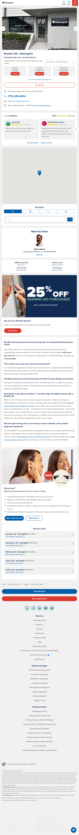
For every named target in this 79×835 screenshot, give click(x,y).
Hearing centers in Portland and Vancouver (39, 724)
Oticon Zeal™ (34, 518)
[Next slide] (75, 128)
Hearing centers (39, 706)
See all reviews (33, 142)
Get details (12, 330)
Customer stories (39, 620)
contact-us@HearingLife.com (18, 101)
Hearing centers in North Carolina (39, 737)
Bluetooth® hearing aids (39, 679)
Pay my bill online (39, 746)
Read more (45, 136)
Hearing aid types (39, 665)
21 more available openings (38, 79)
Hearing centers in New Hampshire (39, 741)
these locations (12, 785)
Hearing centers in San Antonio (39, 733)
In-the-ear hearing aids (39, 674)
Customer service (39, 637)
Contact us (40, 624)
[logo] (7, 3)
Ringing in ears (39, 700)
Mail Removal (39, 659)
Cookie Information (39, 646)
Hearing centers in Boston (39, 728)
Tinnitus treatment (39, 696)
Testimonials (39, 633)
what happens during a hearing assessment (33, 436)
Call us (41, 85)
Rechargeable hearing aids (40, 687)
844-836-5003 (39, 591)
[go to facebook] (33, 608)
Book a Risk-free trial (14, 518)
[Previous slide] (2, 128)
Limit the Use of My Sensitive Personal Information (39, 650)
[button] (38, 48)
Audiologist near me (39, 711)
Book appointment (39, 598)
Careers (39, 629)
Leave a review (46, 142)
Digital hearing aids (39, 692)
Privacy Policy (5, 800)
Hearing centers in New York (39, 715)
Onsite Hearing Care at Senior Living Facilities (39, 750)
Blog (39, 642)
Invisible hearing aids (39, 683)
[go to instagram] (46, 608)
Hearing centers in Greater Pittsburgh (39, 720)
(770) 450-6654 (17, 96)
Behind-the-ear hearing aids (39, 670)
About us (40, 615)
